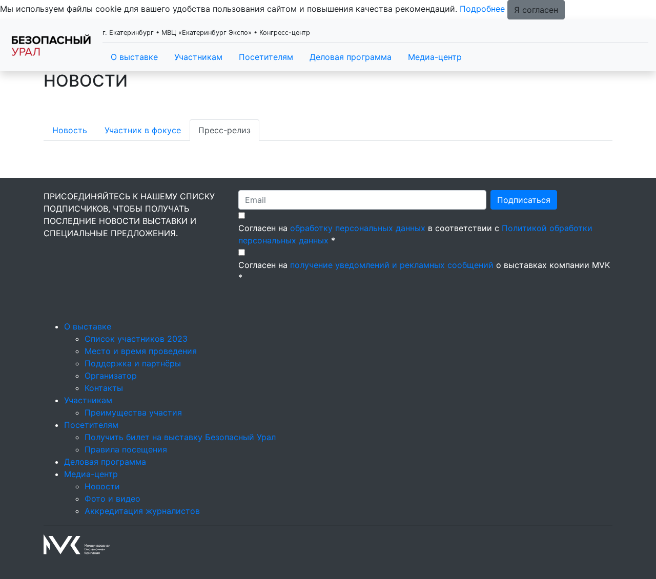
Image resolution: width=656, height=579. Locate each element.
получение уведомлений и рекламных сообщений (392, 265)
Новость (69, 130)
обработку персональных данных (357, 228)
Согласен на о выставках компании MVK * (424, 271)
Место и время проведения (141, 351)
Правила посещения (126, 449)
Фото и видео (112, 498)
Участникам (198, 57)
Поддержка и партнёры (133, 363)
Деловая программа (351, 57)
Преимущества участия (133, 412)
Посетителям (266, 57)
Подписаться (523, 200)
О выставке (134, 57)
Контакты (104, 388)
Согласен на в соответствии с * (415, 234)
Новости (102, 486)
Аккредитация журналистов (142, 511)
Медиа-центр (435, 57)
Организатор (111, 375)
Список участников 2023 (136, 339)
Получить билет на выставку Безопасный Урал (180, 437)
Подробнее (482, 9)
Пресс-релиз (224, 130)
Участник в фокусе (143, 130)
